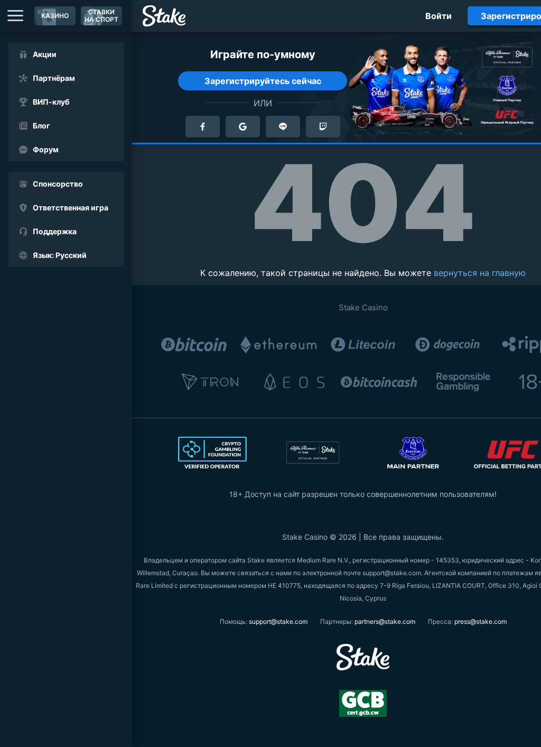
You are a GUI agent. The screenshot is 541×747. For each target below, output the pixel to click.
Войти (438, 16)
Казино (55, 16)
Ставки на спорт (101, 15)
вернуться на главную (480, 273)
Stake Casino (363, 307)
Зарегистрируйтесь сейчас (262, 81)
